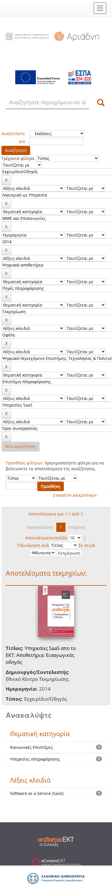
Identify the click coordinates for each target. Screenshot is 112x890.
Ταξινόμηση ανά (33, 545)
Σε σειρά (87, 545)
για (22, 141)
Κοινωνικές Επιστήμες (31, 747)
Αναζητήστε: (13, 133)
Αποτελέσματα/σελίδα (46, 538)
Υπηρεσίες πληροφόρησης (35, 759)
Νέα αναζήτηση (20, 446)
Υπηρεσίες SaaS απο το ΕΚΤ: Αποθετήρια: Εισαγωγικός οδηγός (41, 655)
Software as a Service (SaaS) (36, 793)
